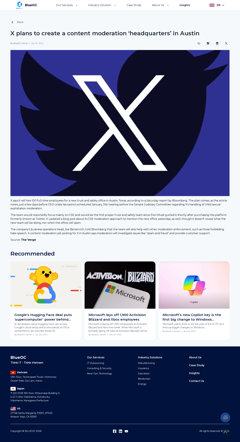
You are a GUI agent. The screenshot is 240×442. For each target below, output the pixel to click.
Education (144, 373)
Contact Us (196, 381)
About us (195, 357)
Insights (185, 5)
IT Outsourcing (95, 363)
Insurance (143, 368)
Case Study (134, 5)
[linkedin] (217, 43)
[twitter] (226, 43)
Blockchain (144, 378)
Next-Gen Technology (99, 373)
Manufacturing (146, 363)
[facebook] (208, 43)
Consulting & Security (99, 368)
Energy (142, 384)
